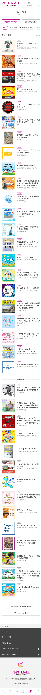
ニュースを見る (22, 613)
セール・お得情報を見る (22, 606)
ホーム (6, 626)
